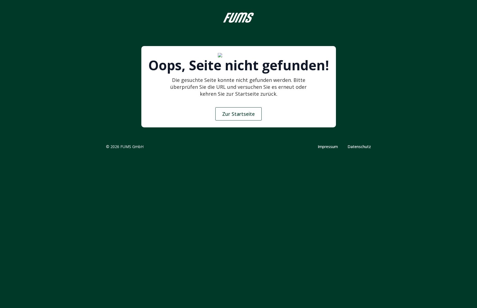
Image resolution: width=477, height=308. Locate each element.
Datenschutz (359, 147)
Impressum (328, 147)
